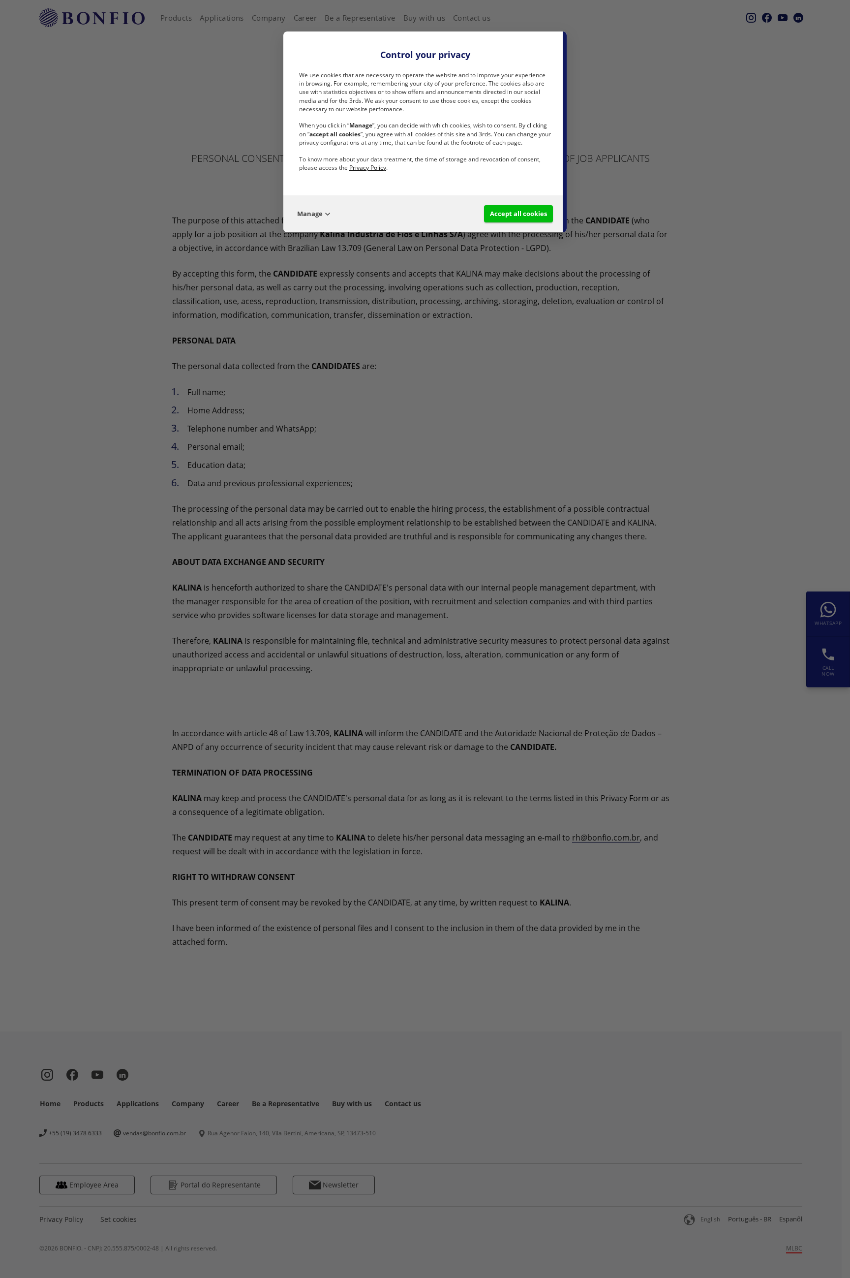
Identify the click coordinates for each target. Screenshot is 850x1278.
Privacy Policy (367, 167)
